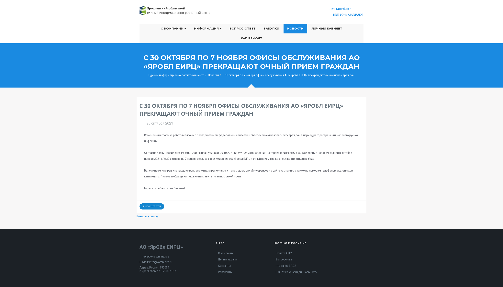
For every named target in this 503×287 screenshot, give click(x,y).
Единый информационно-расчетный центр (176, 75)
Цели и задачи (227, 259)
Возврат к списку (148, 216)
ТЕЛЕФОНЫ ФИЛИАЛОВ (347, 14)
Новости (295, 28)
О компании (225, 253)
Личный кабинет (340, 8)
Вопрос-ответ (242, 28)
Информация (206, 28)
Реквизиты (225, 272)
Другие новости (152, 206)
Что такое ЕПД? (286, 265)
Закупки (271, 28)
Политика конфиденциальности (296, 272)
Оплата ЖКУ (284, 253)
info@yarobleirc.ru (160, 262)
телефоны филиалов (155, 256)
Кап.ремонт (251, 38)
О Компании (172, 28)
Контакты (224, 265)
